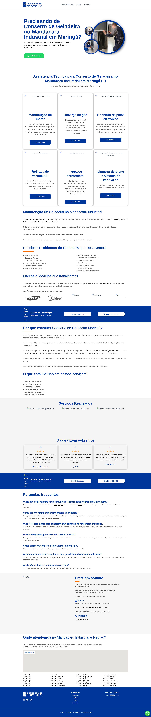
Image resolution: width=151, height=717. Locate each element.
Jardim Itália (109, 678)
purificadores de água (103, 351)
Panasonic (115, 219)
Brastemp (97, 353)
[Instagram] (24, 699)
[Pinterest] (31, 699)
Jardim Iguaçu (83, 685)
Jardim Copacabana (85, 677)
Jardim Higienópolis (85, 684)
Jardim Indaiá (109, 677)
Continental (32, 222)
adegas (105, 283)
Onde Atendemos (67, 5)
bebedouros (116, 351)
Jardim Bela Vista (57, 682)
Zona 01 (28, 675)
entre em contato (99, 596)
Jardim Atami (56, 680)
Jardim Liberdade (111, 680)
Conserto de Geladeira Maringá (37, 219)
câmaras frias (90, 351)
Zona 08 (54, 675)
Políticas (75, 695)
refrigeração (58, 505)
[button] (25, 298)
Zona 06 (28, 684)
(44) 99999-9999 (82, 620)
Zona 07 (28, 685)
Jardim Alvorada (57, 677)
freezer (80, 505)
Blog (75, 700)
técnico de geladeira (48, 351)
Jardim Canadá (56, 684)
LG (110, 353)
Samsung (104, 353)
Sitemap (75, 703)
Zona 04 (28, 680)
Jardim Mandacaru (111, 682)
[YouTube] (27, 699)
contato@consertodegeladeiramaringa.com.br (93, 607)
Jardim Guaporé (83, 682)
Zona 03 (28, 678)
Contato (87, 5)
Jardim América (56, 678)
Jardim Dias (82, 678)
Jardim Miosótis (110, 685)
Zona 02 (28, 677)
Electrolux (89, 353)
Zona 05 (28, 682)
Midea (25, 222)
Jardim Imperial (110, 675)
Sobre (79, 5)
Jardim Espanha (83, 680)
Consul (115, 353)
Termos (75, 698)
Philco (48, 222)
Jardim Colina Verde (85, 675)
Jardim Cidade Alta (58, 685)
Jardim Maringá (110, 684)
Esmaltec (41, 222)
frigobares (35, 353)
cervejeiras (27, 353)
